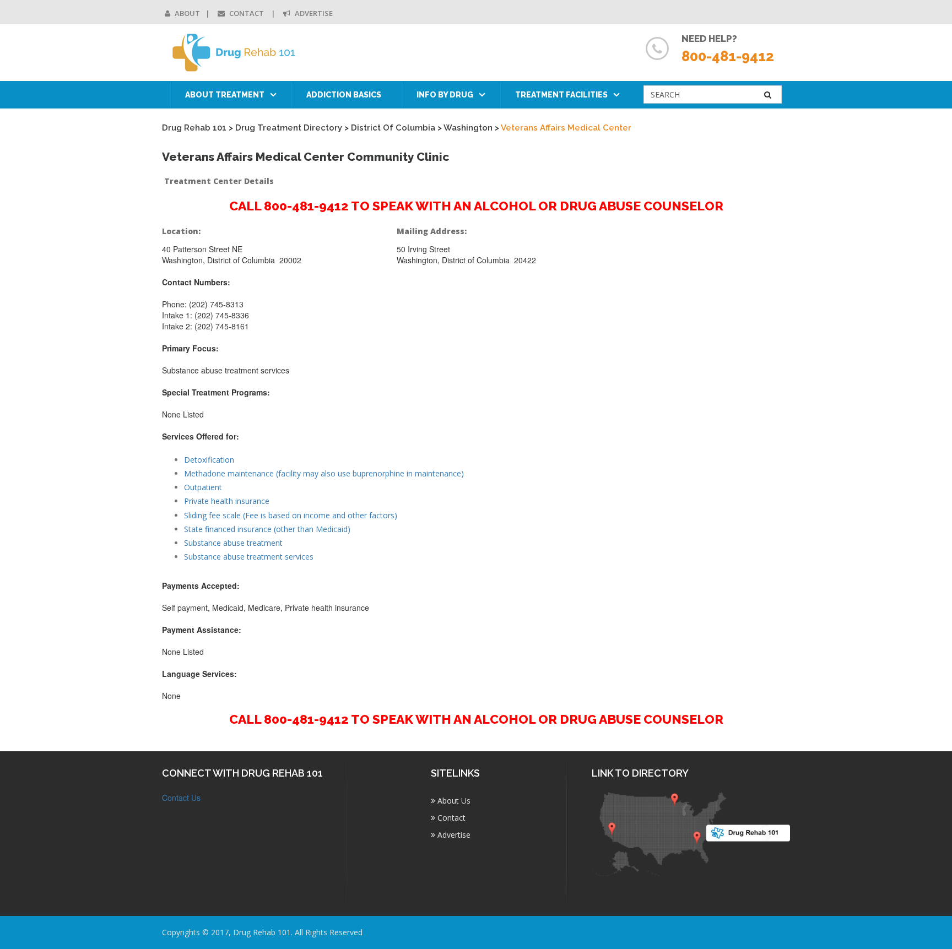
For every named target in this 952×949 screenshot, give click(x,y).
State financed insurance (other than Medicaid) (267, 529)
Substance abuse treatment (233, 543)
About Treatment (224, 94)
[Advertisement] (718, 389)
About (186, 13)
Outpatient (203, 487)
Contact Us (181, 797)
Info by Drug (444, 94)
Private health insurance (226, 501)
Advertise (313, 13)
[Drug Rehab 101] (234, 52)
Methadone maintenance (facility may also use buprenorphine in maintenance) (324, 473)
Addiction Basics (343, 94)
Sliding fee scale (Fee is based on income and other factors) (290, 515)
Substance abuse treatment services (248, 556)
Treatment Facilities (561, 94)
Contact (247, 13)
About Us (452, 800)
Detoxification (209, 459)
